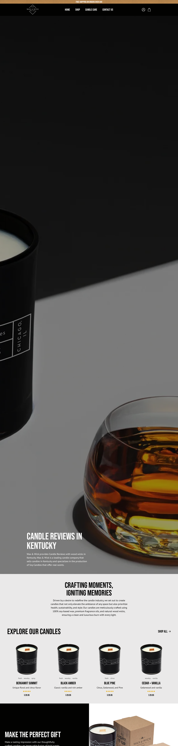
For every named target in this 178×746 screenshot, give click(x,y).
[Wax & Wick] (33, 9)
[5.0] (110, 691)
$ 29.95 (27, 695)
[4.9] (27, 691)
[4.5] (68, 691)
